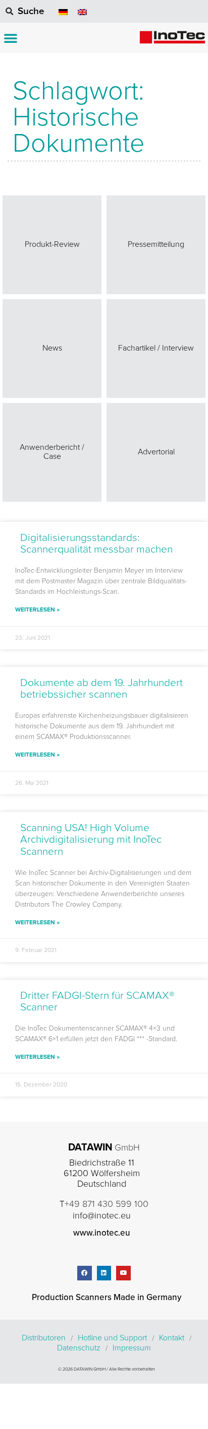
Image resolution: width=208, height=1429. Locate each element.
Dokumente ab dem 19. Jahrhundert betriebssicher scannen (101, 688)
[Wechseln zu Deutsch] (63, 11)
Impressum (132, 1348)
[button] (10, 37)
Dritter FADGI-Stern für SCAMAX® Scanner (97, 1001)
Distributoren (44, 1338)
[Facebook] (84, 1273)
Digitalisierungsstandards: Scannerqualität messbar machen (96, 543)
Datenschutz (78, 1348)
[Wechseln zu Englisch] (82, 11)
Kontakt (171, 1338)
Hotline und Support (112, 1338)
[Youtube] (123, 1273)
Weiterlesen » (37, 609)
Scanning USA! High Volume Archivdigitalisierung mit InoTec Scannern (91, 839)
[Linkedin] (104, 1273)
